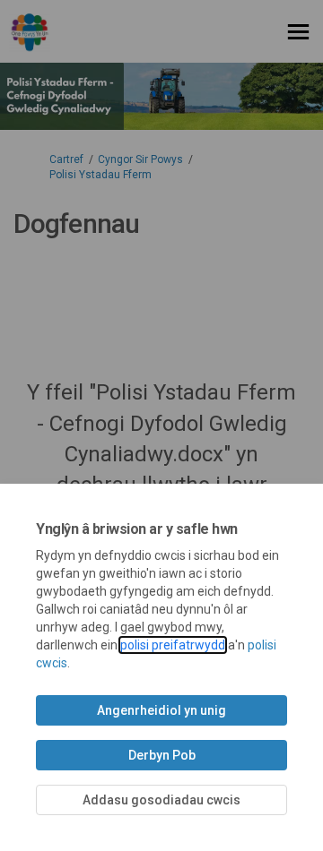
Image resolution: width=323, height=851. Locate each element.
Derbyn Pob (162, 755)
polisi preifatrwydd (172, 645)
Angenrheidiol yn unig (161, 710)
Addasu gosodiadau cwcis (161, 800)
